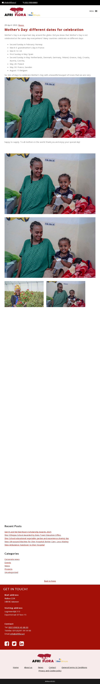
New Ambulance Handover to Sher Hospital (25, 544)
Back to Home (50, 581)
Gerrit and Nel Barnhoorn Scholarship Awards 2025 (28, 531)
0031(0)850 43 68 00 (18, 627)
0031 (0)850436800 (31, 2)
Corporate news (12, 559)
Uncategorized (11, 572)
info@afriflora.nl (10, 2)
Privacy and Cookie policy (50, 670)
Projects (8, 569)
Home (16, 667)
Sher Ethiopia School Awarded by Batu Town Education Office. (33, 535)
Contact (52, 667)
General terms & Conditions (74, 667)
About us (28, 667)
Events (8, 562)
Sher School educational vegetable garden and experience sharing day (37, 538)
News (21, 25)
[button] (91, 11)
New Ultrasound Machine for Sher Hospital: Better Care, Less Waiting (36, 541)
